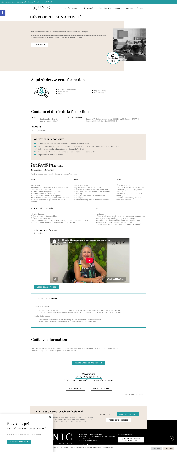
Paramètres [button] (156, 448)
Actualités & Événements (109, 8)
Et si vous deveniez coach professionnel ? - (26, 2)
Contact (140, 8)
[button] (2, 13)
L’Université (88, 8)
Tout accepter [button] (168, 448)
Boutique (129, 8)
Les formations (71, 8)
